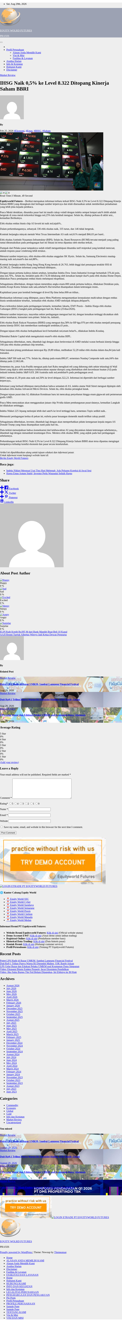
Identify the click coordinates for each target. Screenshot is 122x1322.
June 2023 (11, 1091)
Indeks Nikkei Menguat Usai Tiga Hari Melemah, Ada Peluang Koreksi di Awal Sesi (48, 470)
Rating (4, 803)
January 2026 (13, 1005)
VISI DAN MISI (15, 1318)
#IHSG (37, 130)
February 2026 (13, 1002)
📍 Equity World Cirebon (19, 914)
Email (4, 815)
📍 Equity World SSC (17, 899)
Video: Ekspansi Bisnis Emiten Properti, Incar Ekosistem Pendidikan (34, 969)
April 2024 (11, 1066)
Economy (11, 1108)
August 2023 (12, 1086)
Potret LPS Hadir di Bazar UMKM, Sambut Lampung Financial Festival (39, 684)
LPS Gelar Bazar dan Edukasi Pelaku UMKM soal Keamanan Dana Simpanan (42, 715)
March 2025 (12, 1034)
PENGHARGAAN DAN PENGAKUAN (28, 1295)
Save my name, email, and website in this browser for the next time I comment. (43, 827)
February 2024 (13, 1071)
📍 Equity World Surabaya (20, 905)
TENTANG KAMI (16, 1312)
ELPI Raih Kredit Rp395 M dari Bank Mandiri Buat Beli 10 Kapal (33, 631)
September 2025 (14, 1017)
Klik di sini (52, 932)
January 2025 (13, 1040)
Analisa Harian (13, 61)
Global (9, 1111)
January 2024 (13, 1074)
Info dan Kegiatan (15, 1116)
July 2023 (11, 1088)
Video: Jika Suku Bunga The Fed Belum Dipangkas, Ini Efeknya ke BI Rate (38, 972)
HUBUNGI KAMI (16, 1283)
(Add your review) (9, 762)
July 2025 (11, 1022)
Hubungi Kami (13, 67)
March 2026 (12, 1000)
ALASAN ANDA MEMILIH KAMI (25, 1260)
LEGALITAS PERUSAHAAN (22, 1292)
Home (9, 1257)
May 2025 (11, 1028)
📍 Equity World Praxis (18, 911)
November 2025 (14, 1011)
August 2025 (12, 1020)
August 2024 (12, 1054)
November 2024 (14, 1045)
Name (4, 809)
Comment (6, 798)
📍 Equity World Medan (18, 920)
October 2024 (13, 1048)
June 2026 (11, 991)
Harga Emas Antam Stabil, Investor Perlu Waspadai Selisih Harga (39, 473)
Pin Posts (11, 1297)
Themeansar (60, 1252)
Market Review (8, 75)
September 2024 (14, 1051)
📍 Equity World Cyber (18, 902)
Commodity (12, 1105)
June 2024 (11, 1060)
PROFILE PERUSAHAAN (20, 1303)
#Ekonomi (19, 130)
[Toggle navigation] (1, 42)
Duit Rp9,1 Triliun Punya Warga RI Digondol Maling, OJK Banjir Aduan (40, 699)
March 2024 (12, 1068)
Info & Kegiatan (14, 64)
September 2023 (14, 1083)
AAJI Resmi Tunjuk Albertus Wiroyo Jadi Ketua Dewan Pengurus (33, 634)
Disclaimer (11, 69)
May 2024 (11, 1063)
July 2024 (11, 1057)
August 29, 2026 (8, 1147)
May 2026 (11, 994)
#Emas (29, 130)
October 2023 (13, 1080)
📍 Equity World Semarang (20, 908)
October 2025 (13, 1014)
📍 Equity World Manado (19, 917)
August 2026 (12, 985)
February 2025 (13, 1037)
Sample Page (12, 1306)
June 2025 (11, 1025)
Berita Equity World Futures (14, 458)
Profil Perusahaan (15, 49)
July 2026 (11, 988)
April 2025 (11, 1031)
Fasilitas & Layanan (23, 58)
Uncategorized (13, 1122)
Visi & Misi (18, 55)
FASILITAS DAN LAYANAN (22, 1275)
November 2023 (14, 1077)
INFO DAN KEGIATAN (19, 1286)
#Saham (46, 130)
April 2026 (11, 997)
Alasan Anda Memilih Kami (27, 52)
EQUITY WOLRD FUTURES (16, 30)
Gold (8, 1114)
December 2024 (14, 1043)
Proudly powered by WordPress (16, 1252)
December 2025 (14, 1008)
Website (4, 821)
